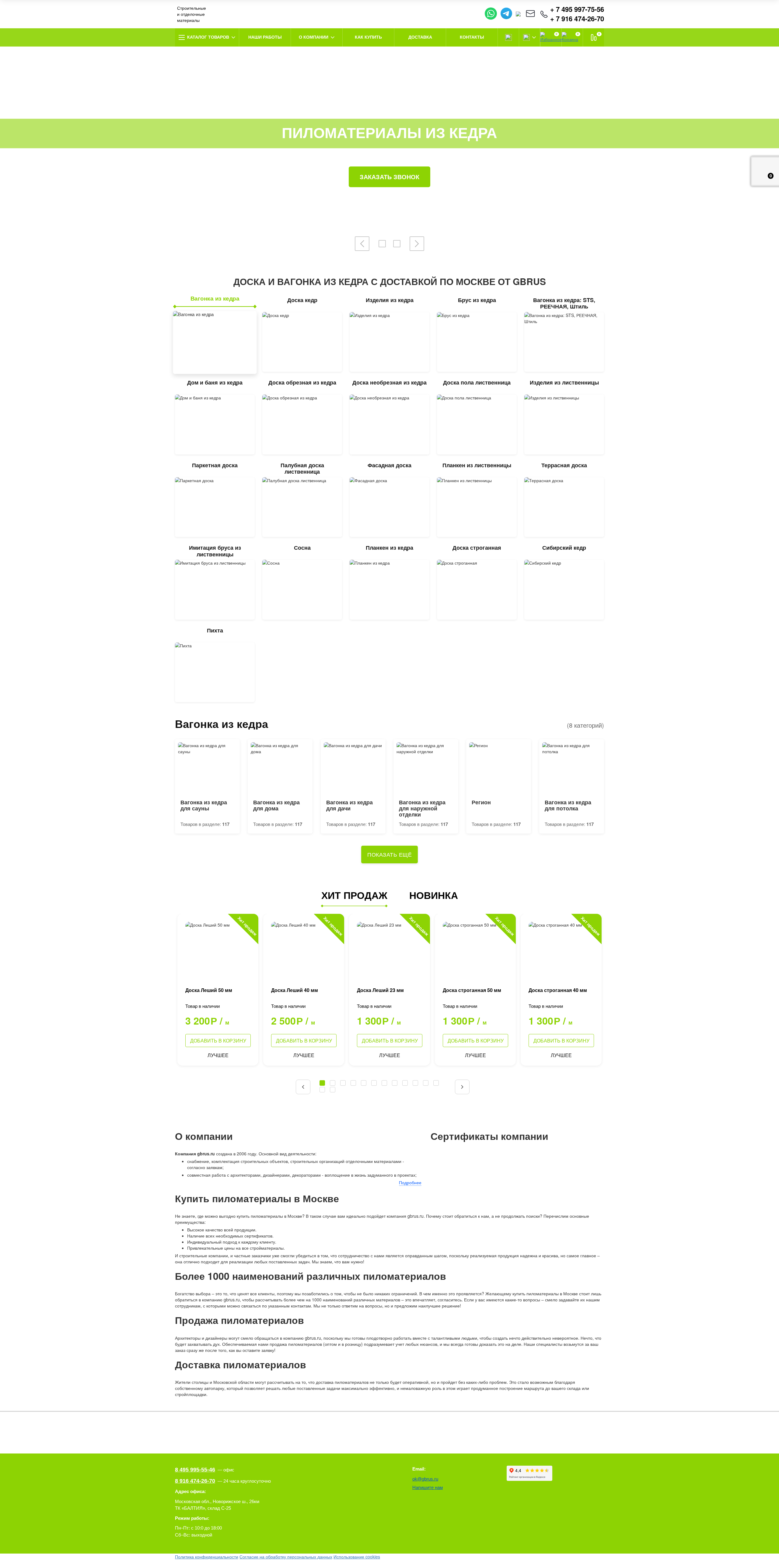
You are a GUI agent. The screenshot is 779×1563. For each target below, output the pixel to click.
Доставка (420, 37)
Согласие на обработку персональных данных (285, 1557)
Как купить (368, 37)
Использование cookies (357, 1557)
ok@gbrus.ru (425, 1478)
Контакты (472, 37)
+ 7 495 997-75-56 (577, 9)
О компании (313, 37)
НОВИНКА (433, 895)
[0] (593, 37)
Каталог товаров (208, 37)
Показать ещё (389, 854)
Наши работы (265, 37)
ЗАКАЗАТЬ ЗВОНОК (389, 176)
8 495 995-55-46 (195, 1470)
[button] (303, 1087)
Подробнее (410, 1182)
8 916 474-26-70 (195, 1481)
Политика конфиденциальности (206, 1557)
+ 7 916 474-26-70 (577, 18)
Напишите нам (427, 1487)
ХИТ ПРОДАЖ (354, 895)
